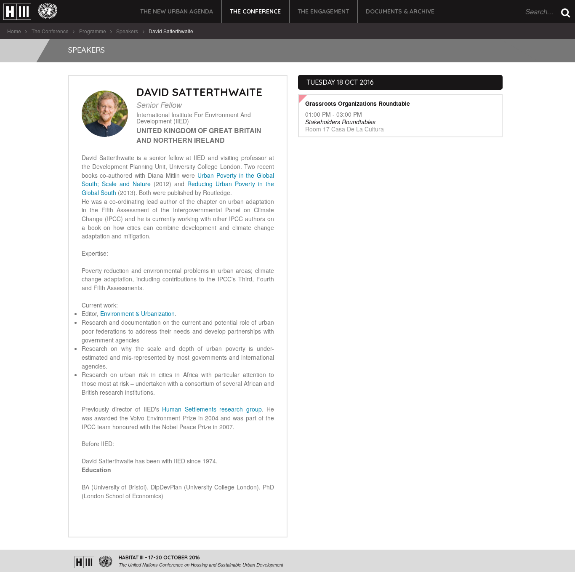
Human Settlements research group (211, 409)
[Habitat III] (30, 11)
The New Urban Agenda (176, 11)
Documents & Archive (400, 11)
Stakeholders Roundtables (340, 122)
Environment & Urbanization (137, 313)
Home (14, 31)
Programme (92, 31)
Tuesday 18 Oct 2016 (340, 82)
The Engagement (323, 11)
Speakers (127, 31)
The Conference (255, 11)
